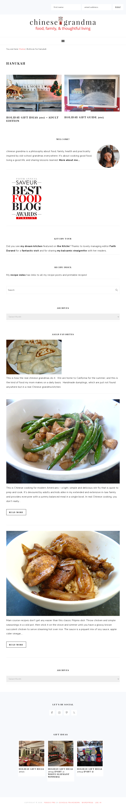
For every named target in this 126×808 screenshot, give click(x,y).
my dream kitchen (31, 246)
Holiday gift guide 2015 (84, 117)
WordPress (87, 803)
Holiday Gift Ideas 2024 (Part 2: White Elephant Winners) (60, 773)
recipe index (18, 275)
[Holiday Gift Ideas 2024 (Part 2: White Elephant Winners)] (60, 765)
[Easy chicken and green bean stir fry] (63, 482)
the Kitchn (63, 246)
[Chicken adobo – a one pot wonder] (63, 615)
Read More (16, 512)
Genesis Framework (69, 803)
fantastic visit (30, 250)
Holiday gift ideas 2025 (31, 770)
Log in (98, 803)
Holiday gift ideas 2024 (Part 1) (89, 770)
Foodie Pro (49, 803)
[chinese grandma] (63, 31)
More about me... (69, 160)
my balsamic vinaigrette (72, 250)
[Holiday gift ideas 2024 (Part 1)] (89, 765)
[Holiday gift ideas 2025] (31, 765)
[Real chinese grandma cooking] (34, 373)
